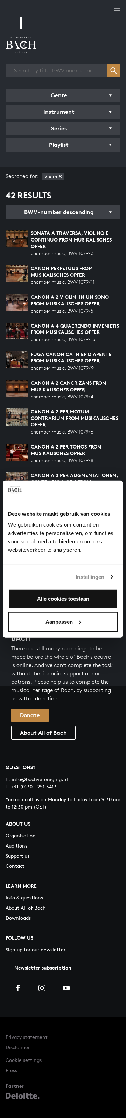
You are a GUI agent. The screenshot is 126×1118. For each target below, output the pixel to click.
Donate (30, 715)
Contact (15, 866)
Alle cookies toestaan (63, 599)
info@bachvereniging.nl (37, 779)
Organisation (21, 836)
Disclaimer (18, 1047)
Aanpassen (59, 622)
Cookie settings (24, 1060)
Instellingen (90, 577)
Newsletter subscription (42, 968)
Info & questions (24, 898)
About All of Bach (43, 732)
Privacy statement (27, 1037)
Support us (17, 856)
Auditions (16, 846)
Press (11, 1070)
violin (50, 176)
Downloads (18, 918)
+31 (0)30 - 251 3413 (31, 786)
